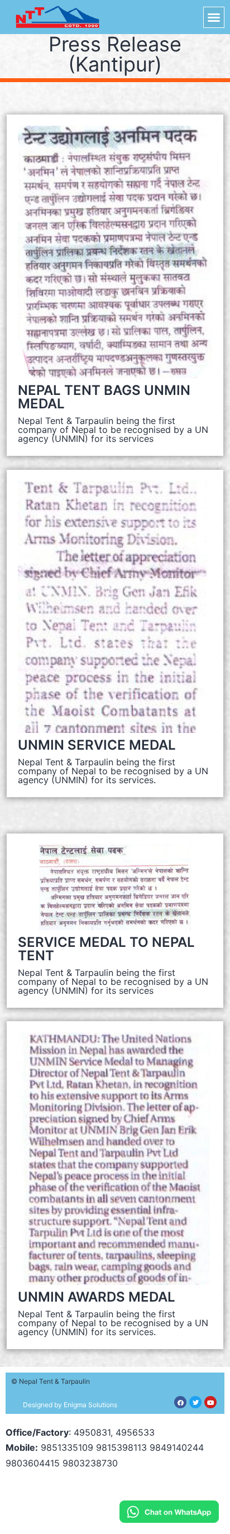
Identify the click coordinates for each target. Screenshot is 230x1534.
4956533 (135, 1432)
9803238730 (90, 1463)
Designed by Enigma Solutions (70, 1404)
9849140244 (177, 1447)
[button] (213, 17)
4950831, (93, 1432)
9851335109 (67, 1447)
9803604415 (33, 1463)
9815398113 (121, 1447)
